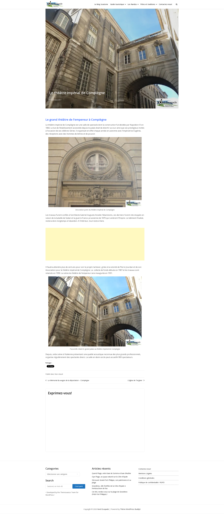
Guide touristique (117, 4)
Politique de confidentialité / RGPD (151, 482)
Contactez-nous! (165, 4)
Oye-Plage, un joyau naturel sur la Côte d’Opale (110, 477)
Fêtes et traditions (147, 4)
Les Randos (132, 4)
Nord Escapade (103, 509)
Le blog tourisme (101, 4)
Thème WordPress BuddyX (130, 509)
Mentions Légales (145, 473)
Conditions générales (146, 478)
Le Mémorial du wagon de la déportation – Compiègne (68, 380)
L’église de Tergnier (135, 380)
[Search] (176, 4)
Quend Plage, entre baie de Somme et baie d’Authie (111, 473)
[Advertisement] (95, 244)
